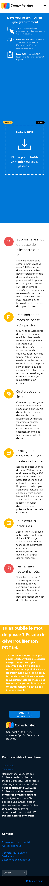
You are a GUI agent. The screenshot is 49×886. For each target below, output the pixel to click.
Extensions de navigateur (16, 859)
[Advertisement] (24, 94)
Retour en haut (34, 881)
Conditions (8, 765)
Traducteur (8, 856)
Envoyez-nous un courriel (16, 842)
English (7, 873)
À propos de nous (11, 846)
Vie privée (7, 769)
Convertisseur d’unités (14, 853)
